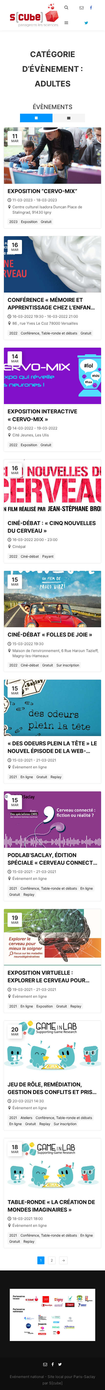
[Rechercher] (66, 7)
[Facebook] (91, 7)
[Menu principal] (66, 23)
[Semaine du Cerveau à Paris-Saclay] (34, 15)
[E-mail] (81, 7)
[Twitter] (86, 23)
